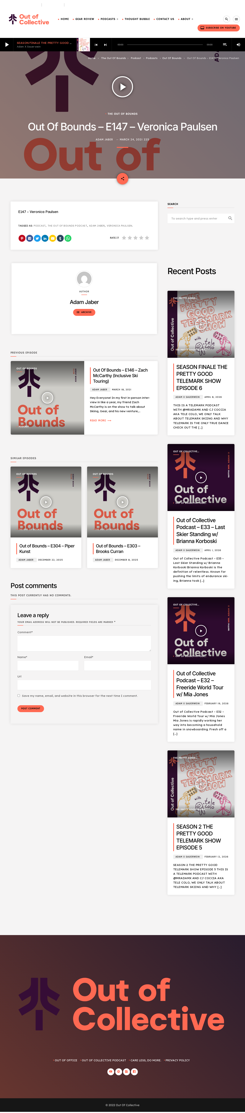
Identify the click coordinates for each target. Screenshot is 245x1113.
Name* (22, 657)
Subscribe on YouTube (218, 28)
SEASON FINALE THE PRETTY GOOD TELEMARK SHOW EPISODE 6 (64, 43)
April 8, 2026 (213, 397)
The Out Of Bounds (113, 58)
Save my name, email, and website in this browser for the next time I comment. (80, 696)
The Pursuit (53, 5)
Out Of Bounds (171, 58)
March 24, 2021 (131, 140)
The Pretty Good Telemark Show (184, 298)
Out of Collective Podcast (185, 451)
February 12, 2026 (216, 856)
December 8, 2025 (126, 560)
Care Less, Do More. (80, 5)
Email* (88, 657)
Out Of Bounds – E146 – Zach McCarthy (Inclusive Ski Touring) (120, 376)
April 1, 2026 (212, 550)
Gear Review (84, 19)
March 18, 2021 (121, 389)
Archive (83, 312)
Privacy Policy (178, 1060)
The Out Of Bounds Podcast (67, 225)
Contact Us (165, 19)
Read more (101, 420)
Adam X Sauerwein (188, 397)
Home (65, 19)
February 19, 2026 (216, 703)
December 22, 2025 (50, 560)
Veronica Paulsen (119, 225)
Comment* (25, 632)
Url (19, 676)
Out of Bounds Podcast (21, 5)
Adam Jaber (104, 140)
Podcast (136, 58)
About (185, 19)
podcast (40, 225)
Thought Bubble (137, 19)
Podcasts (108, 19)
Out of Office (66, 1060)
